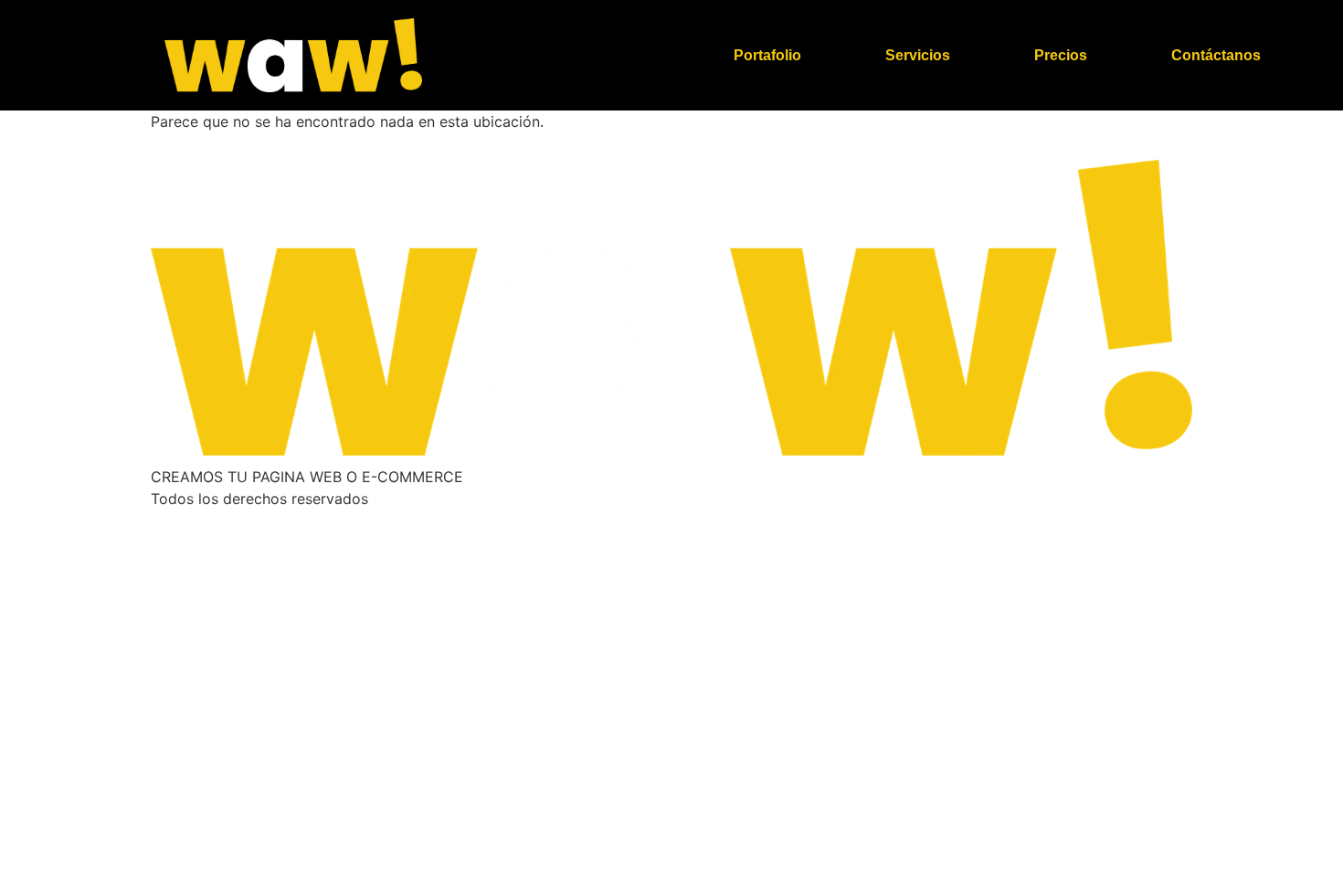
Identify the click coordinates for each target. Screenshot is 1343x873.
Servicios (917, 55)
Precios (1060, 55)
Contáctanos (1216, 55)
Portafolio (767, 55)
